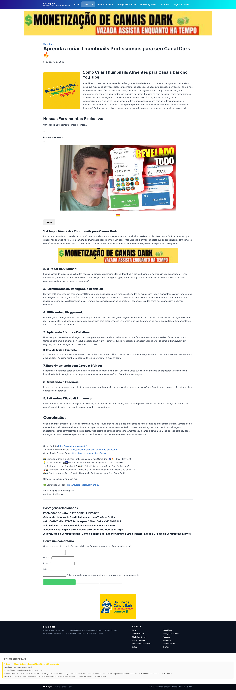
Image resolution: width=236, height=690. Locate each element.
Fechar (49, 222)
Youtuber (165, 4)
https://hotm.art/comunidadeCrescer (89, 453)
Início (76, 4)
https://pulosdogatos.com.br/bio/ (83, 485)
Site (45, 569)
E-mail (47, 563)
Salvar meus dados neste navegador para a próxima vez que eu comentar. (103, 575)
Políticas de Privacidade (141, 643)
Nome (47, 557)
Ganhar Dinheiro (105, 4)
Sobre (134, 647)
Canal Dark (88, 4)
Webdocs (167, 640)
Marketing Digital (148, 4)
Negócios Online (181, 4)
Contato (166, 647)
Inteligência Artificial (126, 4)
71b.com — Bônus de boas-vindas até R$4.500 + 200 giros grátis (31, 664)
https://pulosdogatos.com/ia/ (72, 446)
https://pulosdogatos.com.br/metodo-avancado (93, 449)
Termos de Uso (169, 643)
